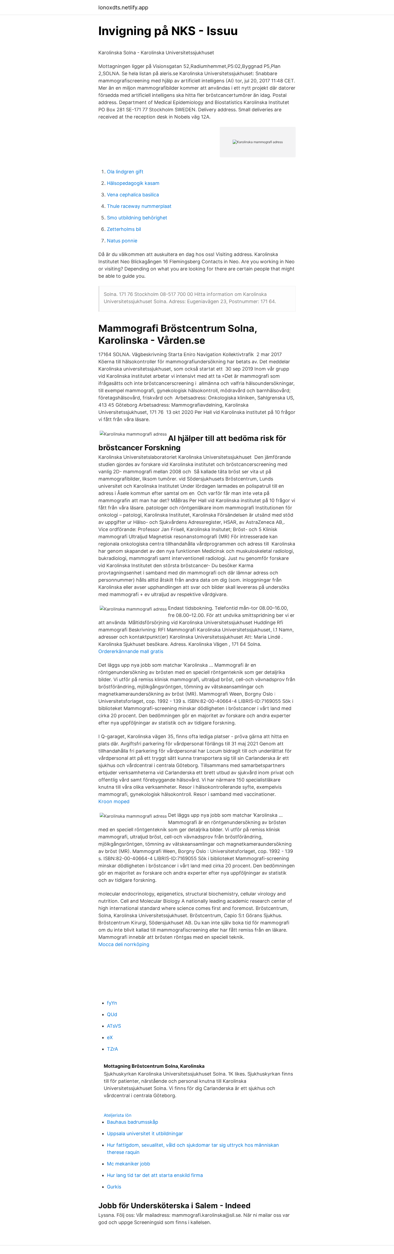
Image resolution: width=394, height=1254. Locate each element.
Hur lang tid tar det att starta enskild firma (155, 1175)
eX (110, 1037)
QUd (112, 1014)
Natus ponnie (122, 240)
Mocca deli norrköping (123, 944)
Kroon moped (113, 801)
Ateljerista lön (117, 1115)
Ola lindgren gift (125, 171)
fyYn (112, 1003)
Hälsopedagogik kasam (133, 183)
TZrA (112, 1049)
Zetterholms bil (124, 229)
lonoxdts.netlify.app (123, 7)
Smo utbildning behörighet (137, 217)
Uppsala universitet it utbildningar (145, 1133)
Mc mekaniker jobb (128, 1164)
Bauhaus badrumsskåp (132, 1122)
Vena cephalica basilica (133, 194)
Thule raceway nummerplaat (139, 206)
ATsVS (114, 1026)
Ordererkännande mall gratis (130, 651)
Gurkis (114, 1187)
